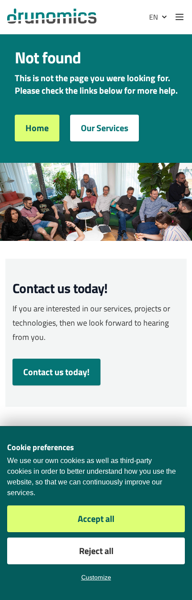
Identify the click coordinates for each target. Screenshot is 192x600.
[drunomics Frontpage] (51, 16)
